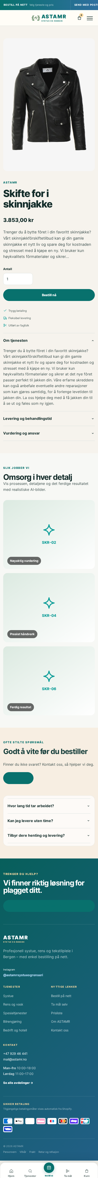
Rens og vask (13, 1004)
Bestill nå (49, 295)
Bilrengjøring (12, 1021)
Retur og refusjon (49, 1151)
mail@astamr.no (15, 1059)
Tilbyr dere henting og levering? (36, 835)
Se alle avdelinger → (18, 1083)
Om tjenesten (15, 340)
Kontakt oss (18, 778)
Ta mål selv (59, 1004)
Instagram (23, 972)
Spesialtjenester (15, 1013)
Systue (8, 996)
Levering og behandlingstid (27, 418)
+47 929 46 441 (15, 1053)
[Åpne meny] (90, 18)
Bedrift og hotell (15, 1030)
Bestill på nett (61, 996)
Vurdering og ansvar (21, 433)
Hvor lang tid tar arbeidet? (31, 806)
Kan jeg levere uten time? (30, 820)
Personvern (9, 1151)
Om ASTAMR (60, 1021)
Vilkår (23, 1151)
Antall (7, 269)
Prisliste (56, 1013)
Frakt (32, 1151)
